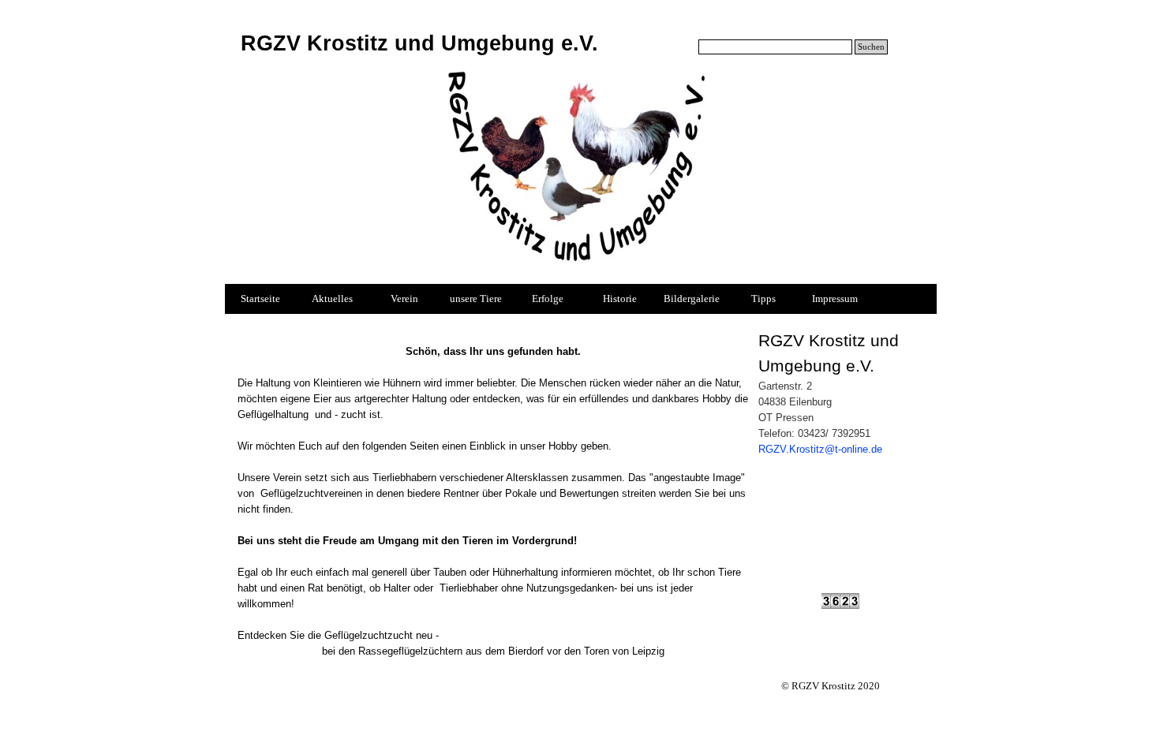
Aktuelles (332, 298)
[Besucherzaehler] (840, 602)
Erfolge (547, 298)
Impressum (835, 298)
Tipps (763, 298)
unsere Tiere (476, 298)
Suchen (871, 47)
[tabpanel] (493, 493)
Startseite (260, 298)
